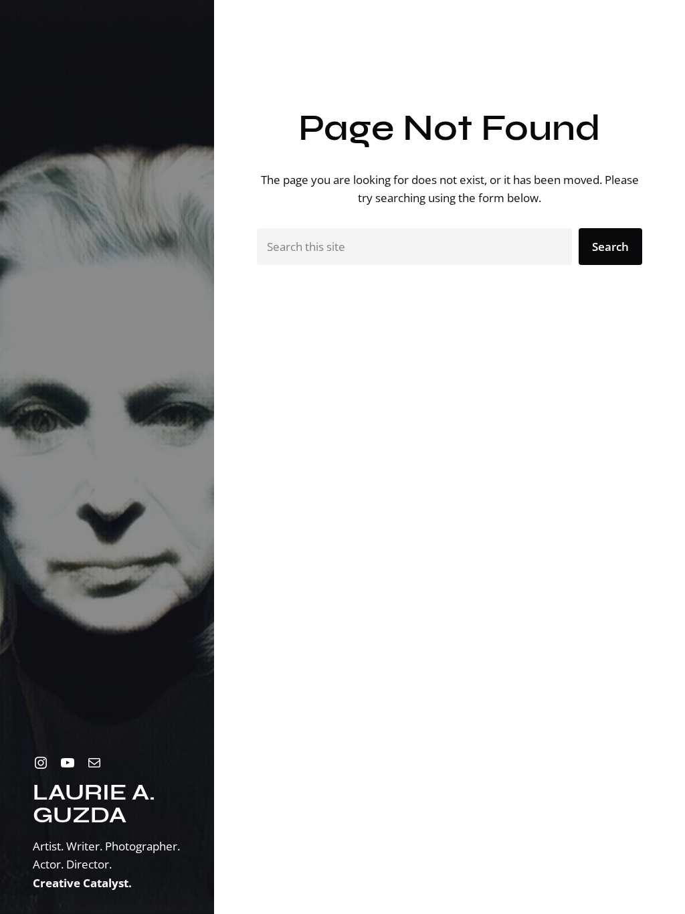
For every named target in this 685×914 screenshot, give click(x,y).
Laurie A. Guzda (94, 803)
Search (610, 246)
